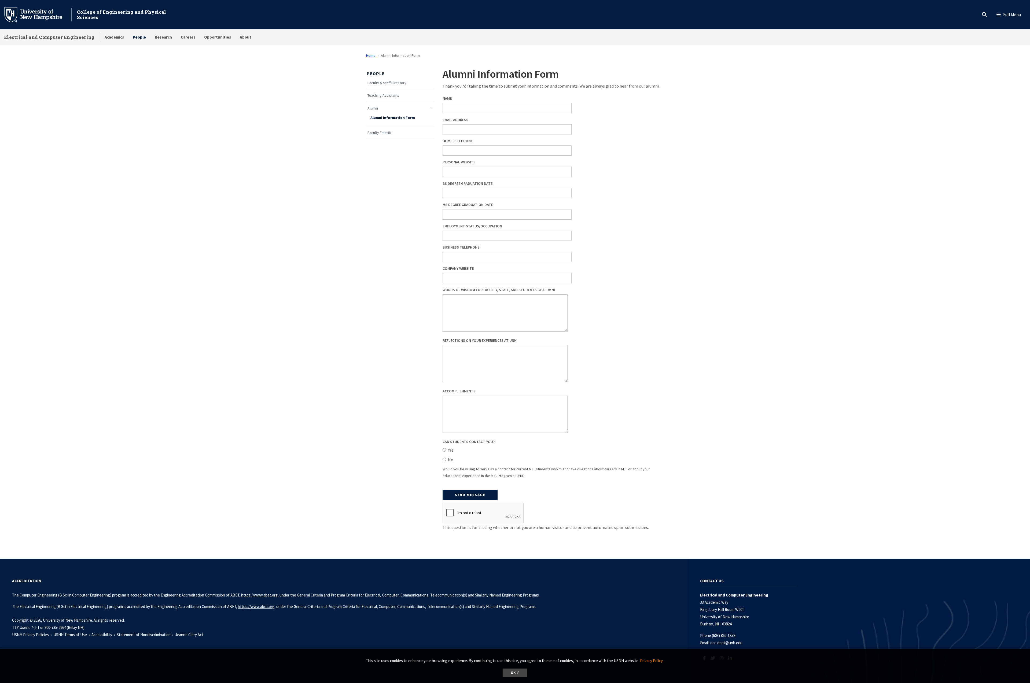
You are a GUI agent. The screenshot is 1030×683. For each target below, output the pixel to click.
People (139, 37)
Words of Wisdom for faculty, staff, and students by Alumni (499, 289)
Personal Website (459, 162)
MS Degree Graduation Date (468, 204)
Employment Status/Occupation (472, 226)
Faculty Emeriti (379, 132)
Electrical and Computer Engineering (49, 37)
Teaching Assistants (383, 95)
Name (447, 98)
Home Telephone (458, 140)
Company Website (458, 268)
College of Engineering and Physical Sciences (121, 14)
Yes (451, 450)
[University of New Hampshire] (37, 14)
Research (163, 37)
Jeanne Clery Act (189, 634)
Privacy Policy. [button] (651, 660)
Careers (188, 37)
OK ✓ (515, 672)
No (450, 459)
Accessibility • (103, 634)
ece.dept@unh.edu (726, 642)
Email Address (455, 119)
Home (371, 55)
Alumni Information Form (392, 117)
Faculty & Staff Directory (386, 83)
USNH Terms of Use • (72, 634)
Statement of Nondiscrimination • (145, 634)
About (245, 37)
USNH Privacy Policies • (32, 634)
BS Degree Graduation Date (467, 183)
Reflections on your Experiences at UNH (480, 340)
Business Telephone (461, 247)
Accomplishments (459, 391)
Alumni (372, 108)
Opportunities (217, 37)
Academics (114, 37)
